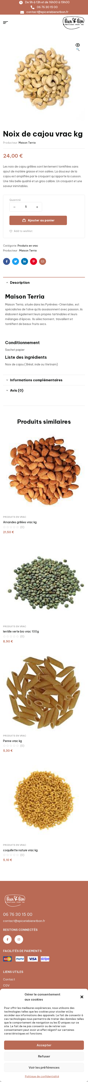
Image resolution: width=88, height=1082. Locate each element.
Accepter (44, 1045)
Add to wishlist (23, 231)
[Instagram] (19, 939)
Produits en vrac (28, 245)
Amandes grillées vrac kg (20, 522)
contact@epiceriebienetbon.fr (24, 921)
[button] (82, 997)
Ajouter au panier (41, 220)
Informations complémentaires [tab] (36, 380)
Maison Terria (27, 142)
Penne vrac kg (12, 741)
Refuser (44, 1056)
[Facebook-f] (7, 939)
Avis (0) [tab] (16, 390)
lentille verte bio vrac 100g (21, 631)
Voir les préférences (44, 1067)
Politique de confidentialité (42, 1076)
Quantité (15, 199)
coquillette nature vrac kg (20, 850)
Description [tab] (20, 283)
